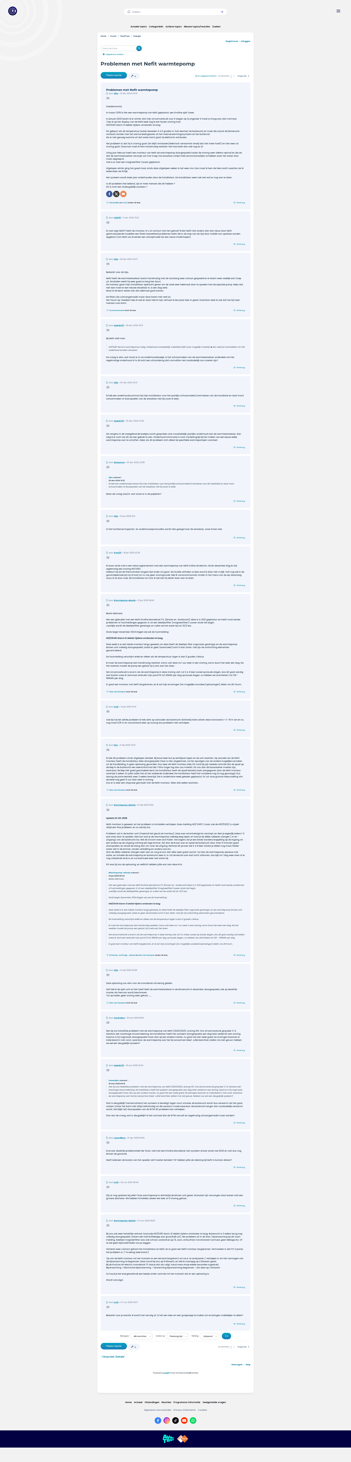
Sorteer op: (160, 1336)
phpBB (166, 1373)
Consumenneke (116, 310)
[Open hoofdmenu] (338, 11)
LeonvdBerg (119, 1138)
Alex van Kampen (117, 692)
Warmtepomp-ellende (124, 600)
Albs (116, 93)
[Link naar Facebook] (158, 1420)
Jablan (132, 955)
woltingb (123, 955)
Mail (123, 194)
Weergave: (125, 1336)
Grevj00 (117, 552)
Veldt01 (117, 217)
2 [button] (234, 76)
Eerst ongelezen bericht (205, 76)
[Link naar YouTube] (184, 1420)
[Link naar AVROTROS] (168, 1439)
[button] (222, 12)
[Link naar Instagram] (166, 1420)
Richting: (195, 1336)
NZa (116, 745)
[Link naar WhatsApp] (193, 1420)
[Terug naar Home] (12, 11)
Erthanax (113, 955)
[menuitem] (237, 1364)
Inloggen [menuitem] (245, 41)
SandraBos (114, 202)
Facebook (109, 194)
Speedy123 (119, 325)
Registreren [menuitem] (232, 41)
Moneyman (119, 462)
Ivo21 (125, 202)
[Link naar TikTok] (175, 1420)
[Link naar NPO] (182, 1439)
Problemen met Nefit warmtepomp (148, 64)
